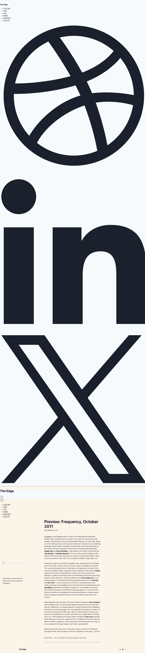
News (5, 15)
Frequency (48, 536)
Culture (6, 8)
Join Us (6, 20)
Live (5, 13)
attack (62, 638)
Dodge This (48, 551)
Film (5, 11)
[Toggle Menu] (1, 497)
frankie (69, 638)
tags (84, 638)
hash (80, 638)
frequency (75, 638)
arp (58, 638)
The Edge (22, 649)
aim (55, 638)
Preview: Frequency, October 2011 (71, 524)
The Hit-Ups (48, 553)
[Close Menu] (1, 500)
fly (65, 638)
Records (7, 18)
